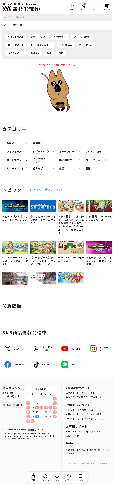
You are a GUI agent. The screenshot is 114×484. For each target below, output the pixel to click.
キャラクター (60, 36)
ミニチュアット (15, 52)
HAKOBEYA (66, 44)
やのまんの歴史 (94, 414)
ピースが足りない (74, 431)
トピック (70, 409)
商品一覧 (17, 25)
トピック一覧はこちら (44, 190)
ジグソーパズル (38, 36)
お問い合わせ (72, 435)
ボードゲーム (85, 44)
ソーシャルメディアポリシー (92, 418)
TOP (4, 25)
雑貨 (49, 52)
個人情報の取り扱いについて (97, 450)
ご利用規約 (70, 453)
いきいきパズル (15, 36)
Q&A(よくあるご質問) (97, 431)
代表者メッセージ (74, 414)
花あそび (35, 52)
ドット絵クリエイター (42, 44)
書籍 (61, 52)
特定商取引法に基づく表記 (75, 450)
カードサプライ (15, 44)
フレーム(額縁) (81, 36)
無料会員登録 (88, 392)
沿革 (91, 409)
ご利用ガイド (72, 392)
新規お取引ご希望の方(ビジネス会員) (84, 397)
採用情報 (70, 418)
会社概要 (82, 409)
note (69, 443)
